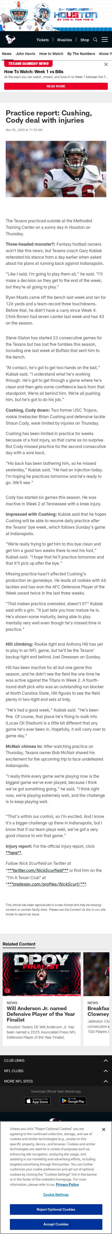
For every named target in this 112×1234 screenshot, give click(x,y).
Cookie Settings (56, 1194)
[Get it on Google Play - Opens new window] (73, 1103)
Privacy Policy (67, 1184)
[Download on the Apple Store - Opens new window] (37, 1101)
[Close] (106, 65)
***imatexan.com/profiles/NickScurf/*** (47, 885)
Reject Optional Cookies (56, 1209)
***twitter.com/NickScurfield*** (38, 871)
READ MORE (56, 86)
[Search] (95, 39)
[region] (56, 1177)
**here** (13, 852)
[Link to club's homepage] (10, 37)
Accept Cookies (56, 1224)
